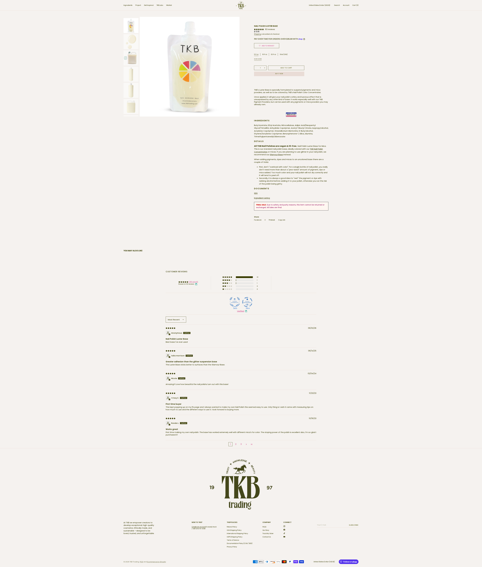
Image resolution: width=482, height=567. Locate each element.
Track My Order (267, 533)
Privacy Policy (232, 547)
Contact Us (266, 537)
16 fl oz (264, 54)
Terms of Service (233, 540)
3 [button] (241, 444)
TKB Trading (134, 562)
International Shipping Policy (237, 533)
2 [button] (235, 444)
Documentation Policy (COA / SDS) (239, 543)
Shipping (257, 34)
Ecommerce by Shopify (156, 562)
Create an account (199, 527)
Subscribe (354, 525)
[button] (319, 5)
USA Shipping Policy (234, 530)
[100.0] (235, 302)
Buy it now (279, 73)
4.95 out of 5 (193, 282)
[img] (171, 328)
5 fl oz (256, 54)
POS (141, 562)
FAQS (264, 527)
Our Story (265, 530)
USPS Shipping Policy (234, 537)
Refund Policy (232, 527)
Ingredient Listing (262, 198)
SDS (256, 193)
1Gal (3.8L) (284, 54)
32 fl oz (273, 54)
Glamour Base (276, 154)
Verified (240, 311)
